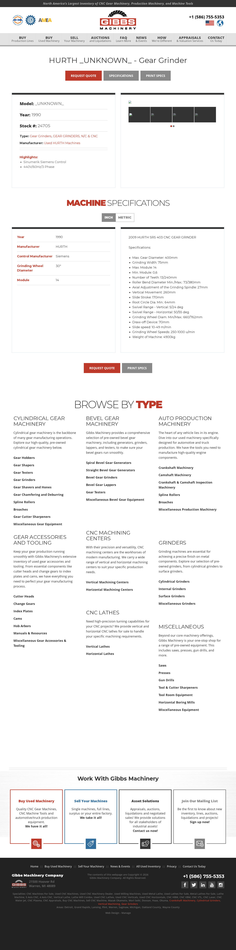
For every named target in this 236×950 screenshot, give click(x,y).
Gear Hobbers (24, 458)
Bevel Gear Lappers (101, 485)
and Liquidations (100, 39)
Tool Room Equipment (176, 695)
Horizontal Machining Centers (109, 589)
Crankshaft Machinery (176, 468)
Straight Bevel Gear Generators (110, 470)
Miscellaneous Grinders (177, 603)
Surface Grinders (172, 596)
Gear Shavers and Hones (32, 487)
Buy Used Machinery (58, 866)
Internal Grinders (172, 589)
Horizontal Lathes (100, 654)
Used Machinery (48, 39)
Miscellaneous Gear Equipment (37, 524)
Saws (162, 665)
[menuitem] (22, 39)
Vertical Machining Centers (107, 582)
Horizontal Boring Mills (177, 702)
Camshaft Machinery (175, 475)
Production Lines (23, 39)
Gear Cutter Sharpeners (31, 517)
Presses (164, 673)
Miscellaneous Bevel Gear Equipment (115, 499)
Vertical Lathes (98, 646)
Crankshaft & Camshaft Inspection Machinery (185, 484)
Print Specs (155, 76)
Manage (126, 912)
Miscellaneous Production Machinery (187, 509)
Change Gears (24, 604)
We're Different (162, 39)
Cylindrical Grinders (174, 581)
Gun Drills (166, 680)
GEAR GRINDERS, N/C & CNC (75, 136)
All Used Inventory (148, 866)
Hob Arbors (22, 626)
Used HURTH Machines (62, 143)
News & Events (120, 866)
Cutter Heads (23, 596)
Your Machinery (74, 39)
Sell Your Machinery (91, 866)
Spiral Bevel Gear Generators (108, 463)
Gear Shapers (23, 465)
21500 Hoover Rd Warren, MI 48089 (42, 883)
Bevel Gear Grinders (101, 477)
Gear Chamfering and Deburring (38, 494)
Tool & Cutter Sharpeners (178, 687)
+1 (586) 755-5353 (206, 17)
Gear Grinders (40, 136)
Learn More (123, 39)
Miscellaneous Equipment (179, 710)
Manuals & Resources (30, 633)
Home (34, 866)
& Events (141, 39)
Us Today (216, 39)
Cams (17, 618)
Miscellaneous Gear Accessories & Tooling (39, 643)
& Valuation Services (190, 39)
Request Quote (83, 76)
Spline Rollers (24, 502)
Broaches (20, 509)
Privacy (172, 866)
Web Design (112, 912)
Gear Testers (23, 472)
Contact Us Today (194, 866)
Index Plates (23, 611)
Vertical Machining (109, 904)
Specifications (121, 76)
